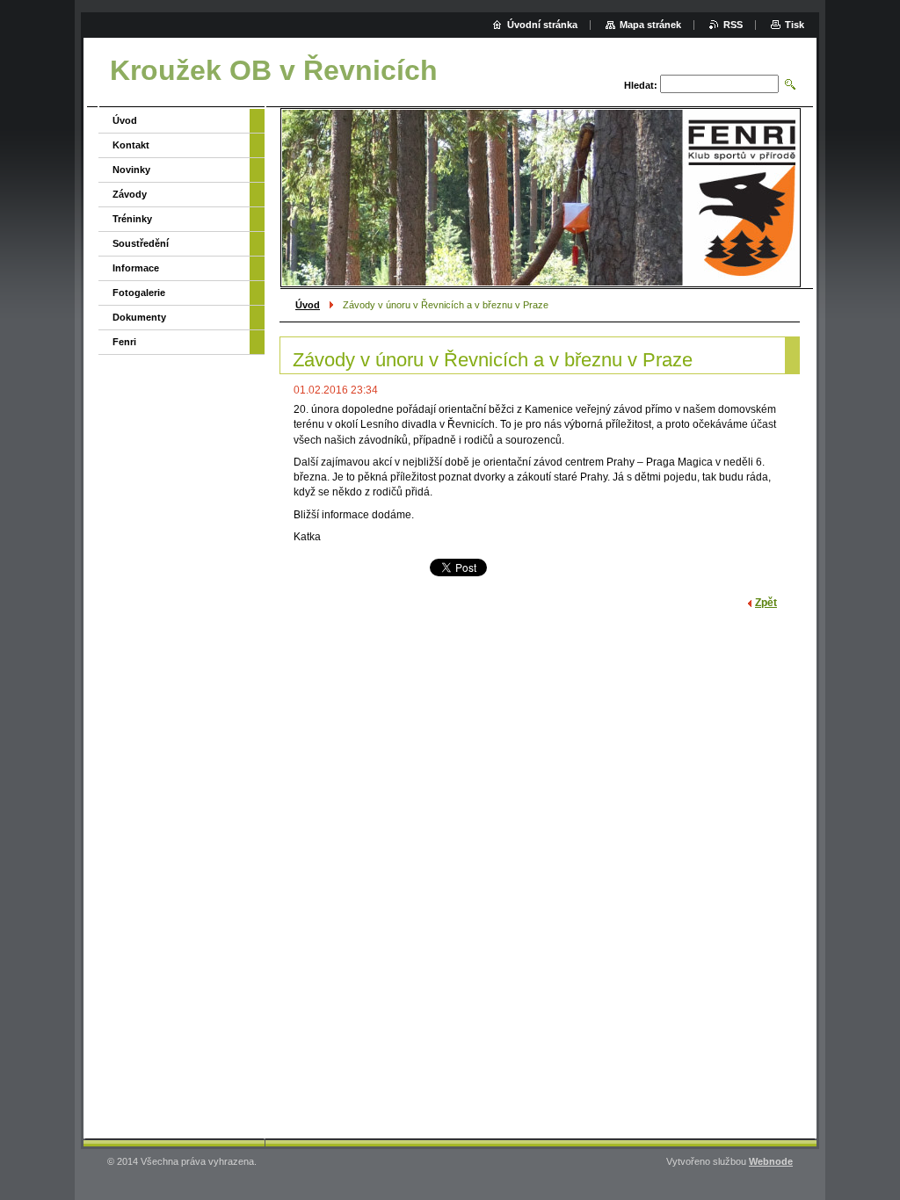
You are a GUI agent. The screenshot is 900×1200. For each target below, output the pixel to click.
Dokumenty (139, 317)
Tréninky (132, 218)
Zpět (766, 602)
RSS (733, 24)
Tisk (794, 24)
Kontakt (130, 145)
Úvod (307, 305)
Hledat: (640, 85)
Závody (129, 194)
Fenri (124, 341)
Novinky (131, 169)
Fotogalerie (138, 292)
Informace (135, 268)
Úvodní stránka (542, 24)
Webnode (771, 1161)
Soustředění (140, 243)
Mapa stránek (650, 24)
